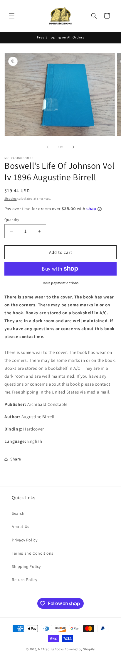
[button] (11, 15)
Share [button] (15, 459)
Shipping (10, 198)
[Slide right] (73, 147)
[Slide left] (47, 147)
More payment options (61, 283)
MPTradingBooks (51, 649)
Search (18, 513)
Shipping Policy (26, 566)
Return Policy (24, 579)
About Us (20, 526)
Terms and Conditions (32, 553)
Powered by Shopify (80, 649)
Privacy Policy (24, 540)
